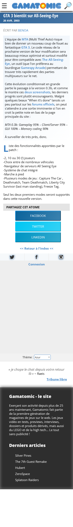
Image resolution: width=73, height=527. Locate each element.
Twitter (38, 226)
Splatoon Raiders (27, 480)
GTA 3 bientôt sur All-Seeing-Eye (30, 15)
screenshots (41, 92)
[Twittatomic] (12, 257)
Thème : (28, 357)
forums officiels (43, 104)
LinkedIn (38, 237)
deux (28, 92)
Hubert (20, 468)
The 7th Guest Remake (31, 462)
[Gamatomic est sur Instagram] (61, 257)
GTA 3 (25, 47)
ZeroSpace (22, 474)
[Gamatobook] (37, 257)
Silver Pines (23, 455)
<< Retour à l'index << (36, 248)
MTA (25, 39)
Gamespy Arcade (33, 68)
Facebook (38, 216)
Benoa (23, 30)
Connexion (36, 264)
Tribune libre (57, 379)
